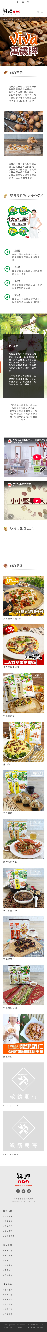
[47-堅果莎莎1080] (23, 577)
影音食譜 (8, 1251)
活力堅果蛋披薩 (11, 667)
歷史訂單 (8, 1309)
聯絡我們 (8, 1226)
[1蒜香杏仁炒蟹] (23, 820)
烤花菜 (6, 764)
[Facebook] (18, 1191)
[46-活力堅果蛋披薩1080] (23, 626)
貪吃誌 (7, 1270)
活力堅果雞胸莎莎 (12, 618)
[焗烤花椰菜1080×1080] (23, 723)
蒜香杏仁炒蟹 (10, 862)
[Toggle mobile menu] (42, 12)
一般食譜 (8, 1256)
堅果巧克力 (9, 959)
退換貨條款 (9, 1236)
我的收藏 (8, 1304)
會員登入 (8, 1290)
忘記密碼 (8, 1300)
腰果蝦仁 (7, 1056)
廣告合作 (8, 1221)
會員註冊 (8, 1295)
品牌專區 (8, 1265)
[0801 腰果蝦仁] (23, 1015)
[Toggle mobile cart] (38, 12)
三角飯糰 (7, 813)
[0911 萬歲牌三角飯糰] (23, 772)
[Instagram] (29, 1191)
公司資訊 (8, 1216)
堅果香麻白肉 (10, 1008)
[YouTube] (23, 1191)
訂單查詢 (8, 1314)
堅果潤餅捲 (9, 716)
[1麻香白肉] (23, 966)
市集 (7, 1260)
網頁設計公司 (31, 1327)
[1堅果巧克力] (23, 918)
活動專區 (8, 1275)
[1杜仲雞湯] (23, 869)
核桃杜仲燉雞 (10, 910)
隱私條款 (8, 1231)
